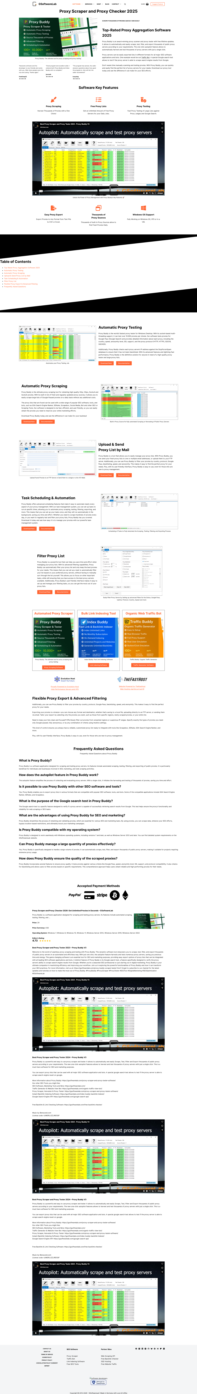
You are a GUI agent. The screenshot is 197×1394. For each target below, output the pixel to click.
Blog (107, 4)
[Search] (125, 4)
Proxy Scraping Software (53, 667)
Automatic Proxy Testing (13, 270)
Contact (115, 4)
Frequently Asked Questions (15, 287)
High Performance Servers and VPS (65, 689)
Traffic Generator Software (143, 665)
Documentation (124, 363)
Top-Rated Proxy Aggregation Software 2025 (22, 268)
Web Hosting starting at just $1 (132, 689)
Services (88, 4)
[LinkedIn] (142, 1348)
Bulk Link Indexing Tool (98, 613)
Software (76, 4)
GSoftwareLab (48, 4)
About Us (47, 1351)
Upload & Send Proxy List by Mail (17, 276)
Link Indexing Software (98, 665)
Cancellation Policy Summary (47, 1363)
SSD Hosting (106, 1361)
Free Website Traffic (109, 1364)
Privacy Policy (47, 1360)
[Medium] (158, 1348)
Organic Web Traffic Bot (143, 613)
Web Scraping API (108, 1356)
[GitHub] (148, 1348)
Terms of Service (47, 1354)
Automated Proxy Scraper (53, 613)
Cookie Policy (47, 1357)
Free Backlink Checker (109, 1359)
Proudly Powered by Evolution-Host (65, 687)
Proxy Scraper (72, 1356)
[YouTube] (145, 1348)
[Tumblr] (164, 1348)
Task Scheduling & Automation (16, 278)
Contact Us (47, 1348)
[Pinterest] (154, 1348)
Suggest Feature (157, 4)
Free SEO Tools (73, 1364)
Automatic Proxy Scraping (14, 273)
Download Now (106, 363)
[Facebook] (136, 1348)
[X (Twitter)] (139, 1348)
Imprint (47, 1366)
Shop (99, 4)
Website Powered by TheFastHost (132, 686)
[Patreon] (161, 1348)
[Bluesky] (151, 1348)
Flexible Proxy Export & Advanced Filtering (21, 284)
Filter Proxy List (10, 281)
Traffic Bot (145, 57)
